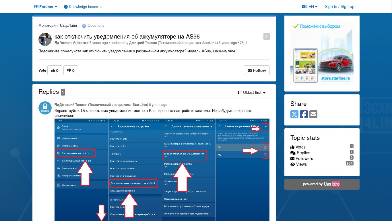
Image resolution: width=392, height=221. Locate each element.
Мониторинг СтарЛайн (57, 25)
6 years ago (158, 104)
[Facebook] (304, 114)
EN (311, 6)
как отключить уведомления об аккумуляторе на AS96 (127, 36)
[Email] (313, 114)
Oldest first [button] (252, 92)
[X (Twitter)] (294, 114)
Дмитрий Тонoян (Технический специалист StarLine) (173, 42)
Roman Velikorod (74, 42)
